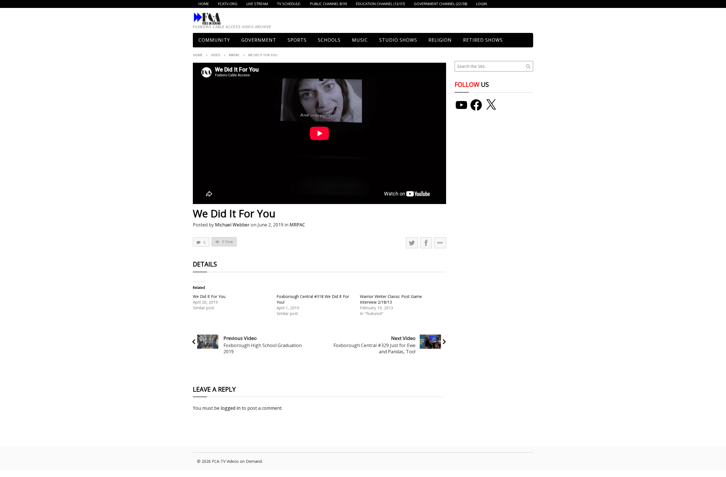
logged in (230, 408)
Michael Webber (232, 225)
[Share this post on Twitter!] (412, 242)
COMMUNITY (214, 40)
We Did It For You (209, 296)
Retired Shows (483, 40)
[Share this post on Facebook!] (426, 242)
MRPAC (234, 55)
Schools (329, 40)
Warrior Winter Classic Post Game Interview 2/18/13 (391, 299)
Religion (440, 40)
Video (215, 55)
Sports (297, 40)
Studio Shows (398, 40)
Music (360, 40)
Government (258, 40)
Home (197, 55)
